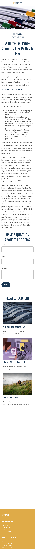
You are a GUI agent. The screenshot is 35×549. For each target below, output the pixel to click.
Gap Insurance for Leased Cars (14, 326)
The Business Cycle (10, 397)
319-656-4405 (9, 529)
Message (4, 268)
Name (3, 244)
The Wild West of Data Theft (14, 362)
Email (3, 256)
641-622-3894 (9, 545)
